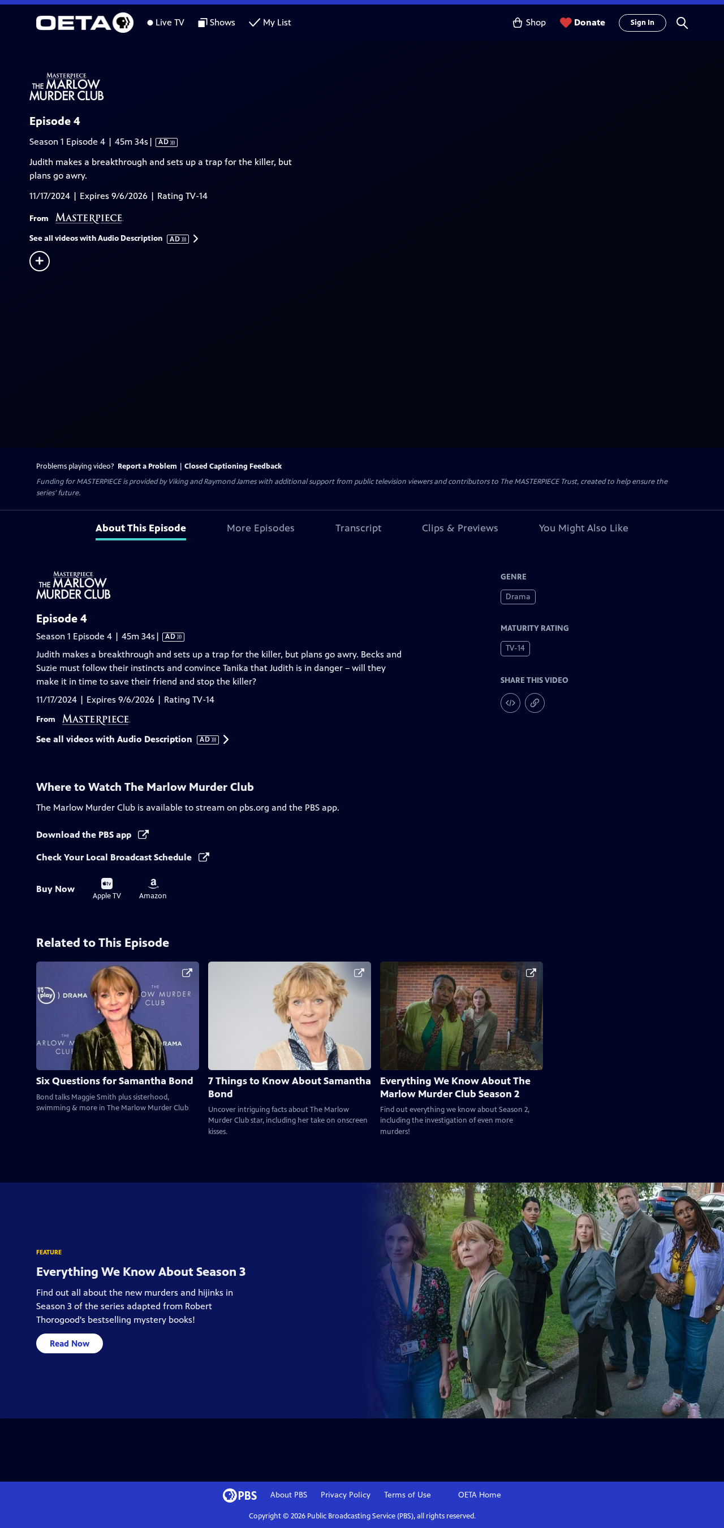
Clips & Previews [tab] (460, 528)
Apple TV (107, 889)
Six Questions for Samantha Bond (114, 1081)
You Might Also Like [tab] (583, 528)
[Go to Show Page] (376, 86)
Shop (536, 22)
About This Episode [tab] (141, 528)
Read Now (69, 1343)
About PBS (288, 1495)
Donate (589, 22)
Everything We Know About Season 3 (140, 1271)
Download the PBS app (84, 834)
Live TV (170, 22)
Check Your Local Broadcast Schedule (115, 857)
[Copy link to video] (535, 703)
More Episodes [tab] (261, 528)
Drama (518, 596)
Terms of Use (407, 1495)
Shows (222, 22)
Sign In (642, 22)
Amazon (153, 889)
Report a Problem (147, 466)
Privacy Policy (345, 1495)
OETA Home (479, 1495)
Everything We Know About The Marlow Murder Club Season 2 (455, 1087)
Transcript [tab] (358, 528)
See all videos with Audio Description (105, 238)
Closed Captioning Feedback (233, 466)
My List (277, 22)
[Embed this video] (510, 703)
